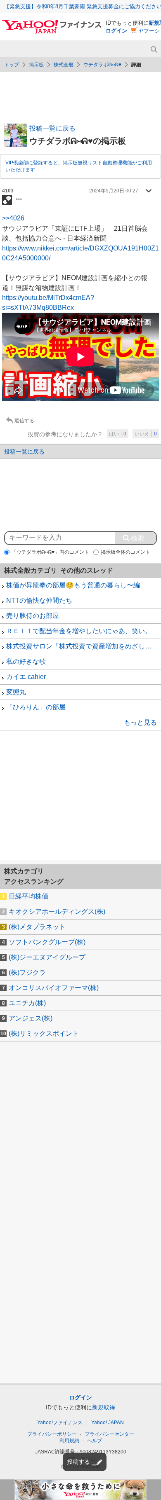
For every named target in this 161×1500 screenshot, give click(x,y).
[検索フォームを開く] (154, 49)
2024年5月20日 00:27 (113, 191)
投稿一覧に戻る (52, 128)
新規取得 (103, 1407)
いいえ (146, 434)
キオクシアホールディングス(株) (57, 911)
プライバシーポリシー (52, 1434)
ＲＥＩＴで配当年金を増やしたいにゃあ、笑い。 (79, 630)
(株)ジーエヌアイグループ (47, 957)
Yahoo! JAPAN (107, 1422)
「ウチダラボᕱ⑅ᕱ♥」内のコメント (50, 552)
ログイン (116, 31)
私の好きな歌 (26, 661)
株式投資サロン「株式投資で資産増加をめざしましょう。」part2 (83, 646)
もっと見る (140, 722)
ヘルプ (94, 1441)
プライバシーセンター (109, 1434)
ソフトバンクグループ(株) (47, 941)
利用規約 (69, 1441)
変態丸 (16, 691)
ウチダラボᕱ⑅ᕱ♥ (102, 65)
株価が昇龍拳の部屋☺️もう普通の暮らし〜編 (73, 585)
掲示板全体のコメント (125, 552)
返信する (24, 421)
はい (117, 434)
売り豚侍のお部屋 (32, 615)
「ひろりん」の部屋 (36, 707)
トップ (11, 65)
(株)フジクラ (27, 972)
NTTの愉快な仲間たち (39, 600)
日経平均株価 (28, 896)
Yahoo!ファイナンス (60, 1422)
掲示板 (36, 65)
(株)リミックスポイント (44, 1033)
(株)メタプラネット (37, 926)
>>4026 (13, 218)
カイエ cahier (26, 676)
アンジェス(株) (30, 1018)
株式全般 (63, 65)
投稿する (78, 1461)
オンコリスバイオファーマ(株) (54, 987)
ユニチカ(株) (27, 1002)
